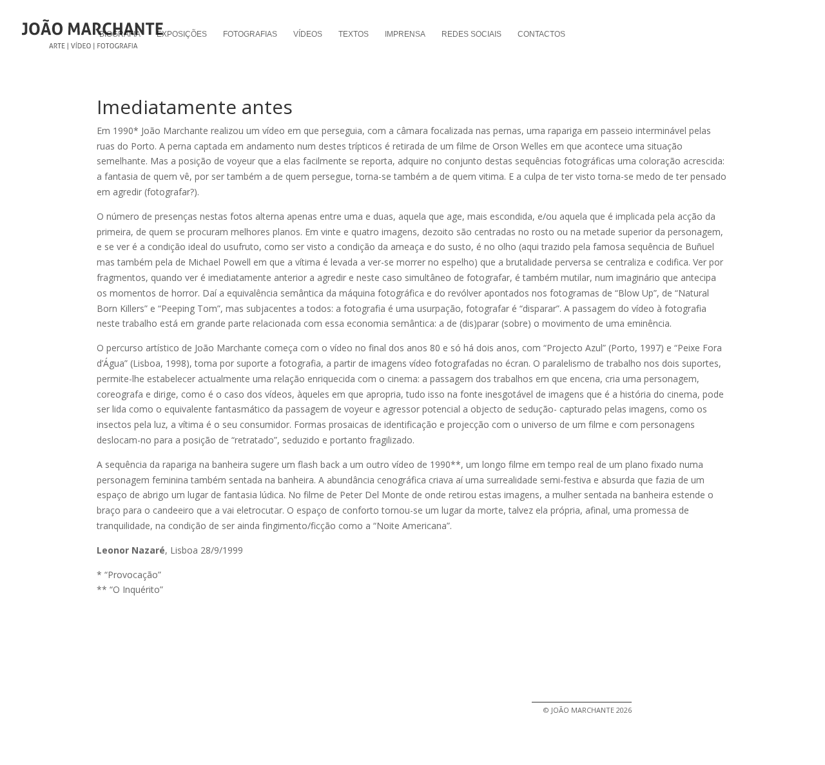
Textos (353, 34)
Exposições (182, 34)
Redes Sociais (471, 34)
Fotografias (250, 34)
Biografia (120, 34)
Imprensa (405, 34)
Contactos (541, 34)
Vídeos (307, 34)
